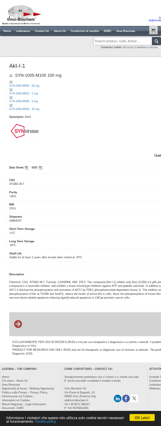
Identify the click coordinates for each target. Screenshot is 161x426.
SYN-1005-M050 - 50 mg (24, 85)
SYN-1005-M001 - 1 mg (23, 93)
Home (5, 376)
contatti (116, 380)
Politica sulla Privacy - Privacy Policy (25, 392)
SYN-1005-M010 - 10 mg (24, 109)
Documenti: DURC (13, 408)
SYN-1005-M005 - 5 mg (23, 101)
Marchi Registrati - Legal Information (24, 404)
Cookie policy (45, 421)
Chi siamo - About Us (15, 380)
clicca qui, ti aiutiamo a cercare (129, 47)
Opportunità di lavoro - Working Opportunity (28, 388)
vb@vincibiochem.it (76, 400)
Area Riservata (11, 384)
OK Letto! (142, 417)
